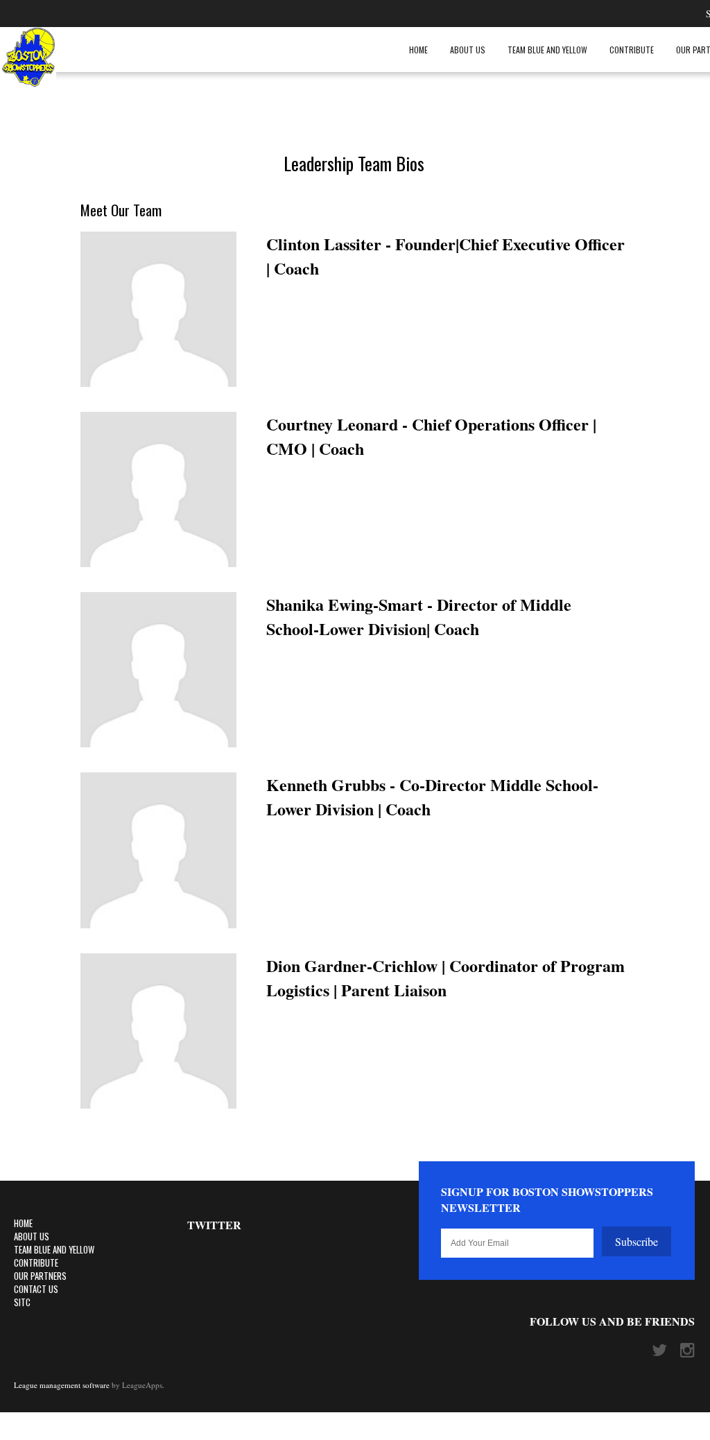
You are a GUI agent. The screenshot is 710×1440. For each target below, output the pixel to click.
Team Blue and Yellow (547, 49)
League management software (62, 1385)
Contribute (631, 49)
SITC (22, 1302)
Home (418, 49)
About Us (467, 49)
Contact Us (36, 1289)
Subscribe (636, 1241)
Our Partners (40, 1276)
